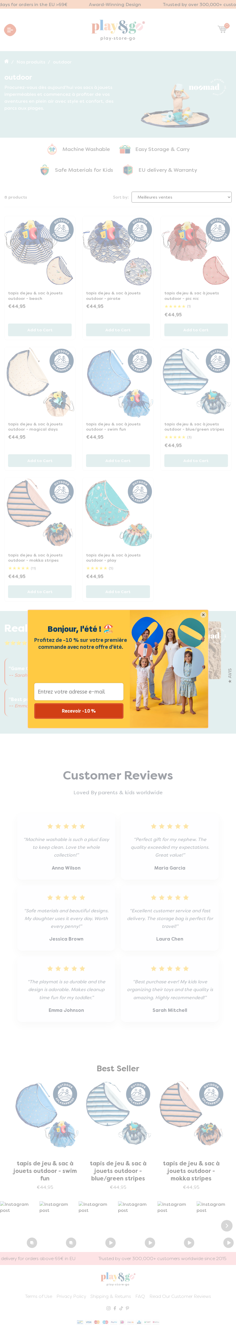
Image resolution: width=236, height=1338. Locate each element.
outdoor (62, 62)
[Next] (227, 1226)
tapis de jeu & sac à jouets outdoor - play (191, 1167)
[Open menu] (10, 30)
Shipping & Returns (110, 1296)
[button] (19, 1226)
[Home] (7, 62)
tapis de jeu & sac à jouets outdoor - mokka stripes (118, 1171)
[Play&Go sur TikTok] (121, 1309)
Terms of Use (38, 1296)
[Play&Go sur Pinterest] (127, 1309)
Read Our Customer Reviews (180, 1296)
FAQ (140, 1296)
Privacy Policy (71, 1296)
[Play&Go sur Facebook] (115, 1309)
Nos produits (30, 62)
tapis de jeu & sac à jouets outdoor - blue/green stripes (45, 1171)
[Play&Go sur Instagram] (108, 1309)
